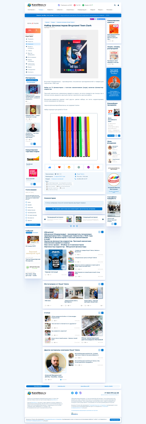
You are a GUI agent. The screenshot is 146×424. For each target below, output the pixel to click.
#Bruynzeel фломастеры (52, 189)
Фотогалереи (32, 57)
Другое (30, 220)
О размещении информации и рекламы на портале (84, 410)
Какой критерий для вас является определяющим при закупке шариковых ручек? (33, 197)
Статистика (31, 64)
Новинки (30, 44)
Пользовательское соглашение (97, 405)
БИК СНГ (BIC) (30, 192)
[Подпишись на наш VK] (76, 392)
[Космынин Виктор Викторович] (114, 179)
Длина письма (31, 210)
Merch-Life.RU (109, 386)
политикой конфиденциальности (34, 420)
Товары (41, 9)
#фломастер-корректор (52, 188)
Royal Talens (70, 22)
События (59, 9)
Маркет (92, 9)
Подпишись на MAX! (66, 5)
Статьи (30, 50)
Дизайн (30, 204)
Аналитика (70, 9)
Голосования (31, 190)
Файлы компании (31, 60)
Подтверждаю (115, 419)
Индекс (88, 5)
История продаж (32, 215)
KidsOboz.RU (61, 386)
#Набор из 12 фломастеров (63, 186)
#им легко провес (50, 186)
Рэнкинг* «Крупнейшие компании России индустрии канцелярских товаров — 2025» (73, 15)
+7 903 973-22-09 (111, 393)
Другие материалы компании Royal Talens (62, 350)
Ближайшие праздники (112, 104)
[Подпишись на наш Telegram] (72, 392)
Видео (30, 67)
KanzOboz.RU (38, 386)
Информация (82, 9)
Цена (29, 202)
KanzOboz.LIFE (85, 386)
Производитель (32, 212)
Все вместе (31, 217)
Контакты (30, 72)
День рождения (111, 142)
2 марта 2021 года (59, 176)
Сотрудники (31, 69)
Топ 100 (78, 5)
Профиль (30, 39)
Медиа (100, 9)
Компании (31, 9)
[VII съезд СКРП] (33, 239)
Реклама (109, 9)
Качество (30, 207)
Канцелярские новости (113, 21)
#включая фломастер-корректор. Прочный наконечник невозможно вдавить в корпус (59, 184)
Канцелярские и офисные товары (38, 6)
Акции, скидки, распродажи (113, 47)
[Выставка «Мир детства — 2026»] (33, 267)
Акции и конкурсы (31, 47)
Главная (47, 22)
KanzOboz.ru (54, 399)
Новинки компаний (57, 179)
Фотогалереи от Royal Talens (56, 284)
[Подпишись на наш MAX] (80, 392)
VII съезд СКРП (31, 246)
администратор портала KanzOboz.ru (110, 394)
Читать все (111, 135)
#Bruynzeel (62, 188)
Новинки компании (62, 22)
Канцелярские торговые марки (32, 150)
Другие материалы (31, 53)
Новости (50, 9)
